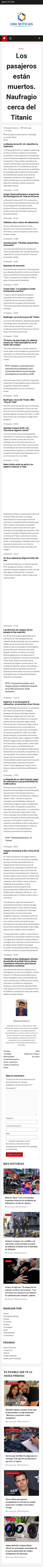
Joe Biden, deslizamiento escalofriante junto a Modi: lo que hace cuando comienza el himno (11, 1059)
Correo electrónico (14, 1126)
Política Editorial (10, 1356)
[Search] (39, 38)
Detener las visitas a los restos (32, 1054)
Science (6, 1324)
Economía (7, 1322)
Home (5, 1313)
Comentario (11, 1088)
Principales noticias (11, 1316)
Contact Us (7, 1350)
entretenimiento (12, 1383)
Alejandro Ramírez (12, 128)
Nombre (10, 1118)
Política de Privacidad (12, 1358)
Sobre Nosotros (9, 1347)
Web (8, 1133)
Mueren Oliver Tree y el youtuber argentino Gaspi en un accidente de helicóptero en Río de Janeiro (20, 1200)
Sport (5, 1330)
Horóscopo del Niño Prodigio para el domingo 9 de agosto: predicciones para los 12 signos (21, 1459)
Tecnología (7, 1327)
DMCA (6, 1353)
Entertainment (9, 1332)
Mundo (21, 49)
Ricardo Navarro (22, 1207)
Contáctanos (8, 1335)
